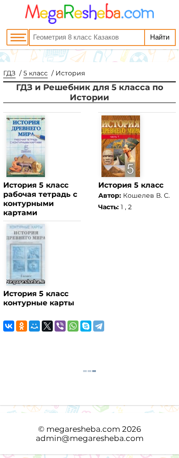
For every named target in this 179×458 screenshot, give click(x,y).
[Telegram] (98, 326)
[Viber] (60, 326)
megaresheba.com (83, 429)
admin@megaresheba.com (90, 438)
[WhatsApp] (72, 326)
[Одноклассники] (21, 326)
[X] (47, 326)
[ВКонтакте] (8, 326)
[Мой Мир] (34, 326)
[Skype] (85, 326)
